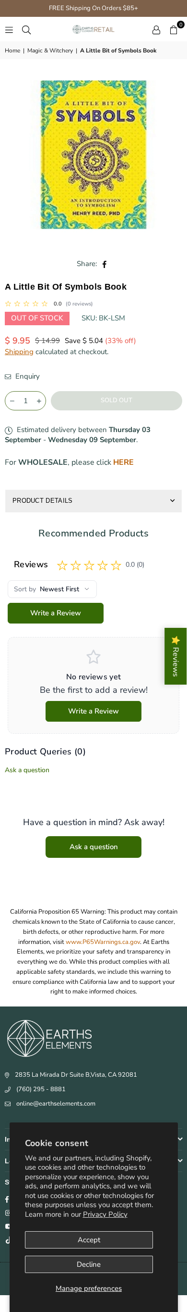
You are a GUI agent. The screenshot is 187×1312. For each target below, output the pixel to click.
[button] (173, 29)
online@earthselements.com (55, 1103)
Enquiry (26, 376)
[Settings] (156, 29)
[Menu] (9, 29)
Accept (89, 1240)
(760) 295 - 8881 (41, 1089)
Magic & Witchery (50, 50)
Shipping (19, 352)
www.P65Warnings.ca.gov (103, 942)
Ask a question (27, 770)
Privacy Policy (105, 1214)
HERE (123, 462)
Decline (89, 1264)
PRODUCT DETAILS (42, 500)
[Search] (26, 29)
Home (12, 50)
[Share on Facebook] (104, 264)
